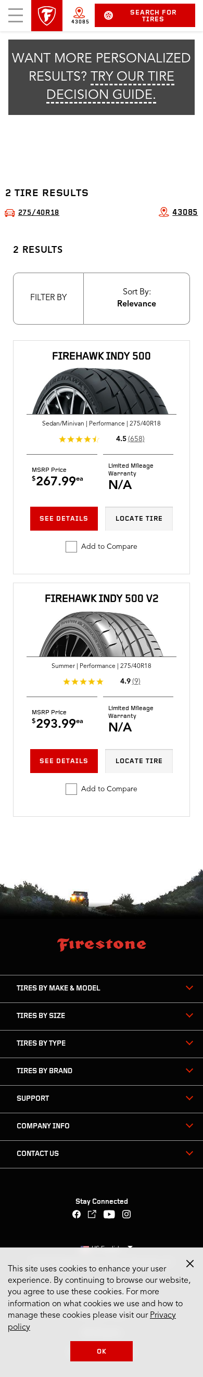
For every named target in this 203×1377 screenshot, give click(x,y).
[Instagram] (127, 1215)
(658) (136, 439)
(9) (136, 681)
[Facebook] (77, 1215)
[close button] (190, 1263)
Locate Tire (139, 519)
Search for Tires (153, 16)
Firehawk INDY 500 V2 (102, 599)
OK (102, 1351)
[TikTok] (92, 1215)
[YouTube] (109, 1215)
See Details (64, 519)
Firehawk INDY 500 (101, 357)
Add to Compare (109, 546)
